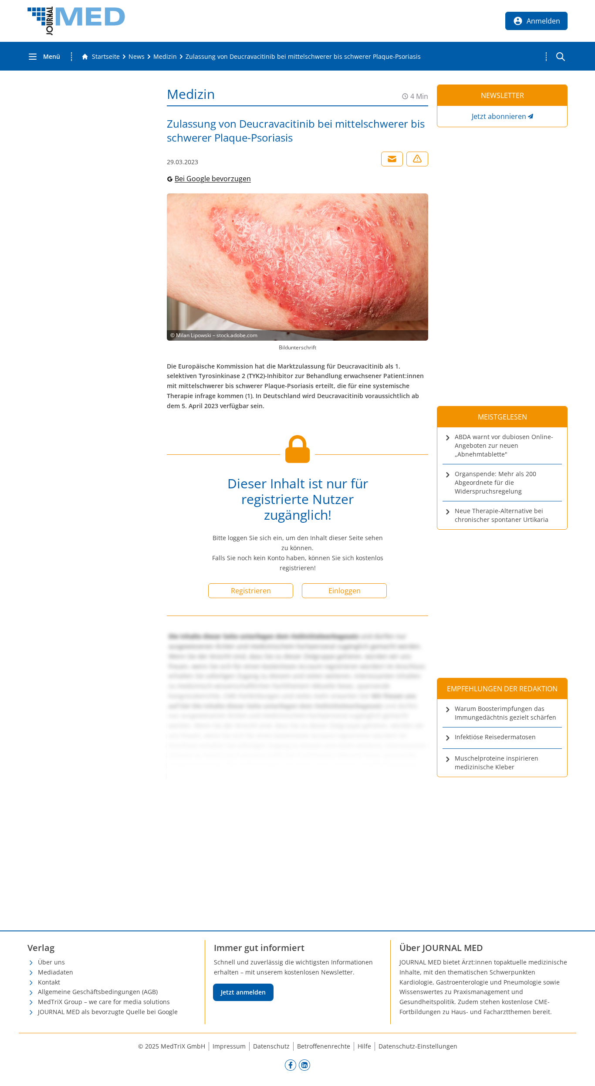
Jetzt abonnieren (499, 116)
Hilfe (364, 1046)
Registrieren (251, 590)
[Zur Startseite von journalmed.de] (76, 20)
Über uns (51, 962)
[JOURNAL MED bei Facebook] (291, 1065)
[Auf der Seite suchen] (561, 57)
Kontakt (49, 982)
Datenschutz (271, 1046)
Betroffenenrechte (323, 1046)
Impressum (229, 1046)
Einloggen (344, 590)
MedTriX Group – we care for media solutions (104, 1002)
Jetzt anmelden (243, 992)
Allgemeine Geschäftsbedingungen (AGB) (98, 992)
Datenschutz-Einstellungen (418, 1046)
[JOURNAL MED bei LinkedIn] (304, 1065)
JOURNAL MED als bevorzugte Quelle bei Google (108, 1012)
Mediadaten (55, 972)
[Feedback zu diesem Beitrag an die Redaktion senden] (417, 159)
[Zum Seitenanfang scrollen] (579, 1070)
